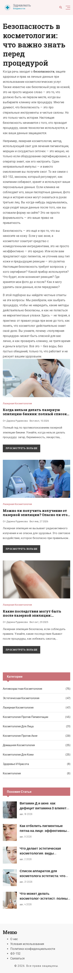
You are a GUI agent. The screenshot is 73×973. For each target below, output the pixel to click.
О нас (14, 939)
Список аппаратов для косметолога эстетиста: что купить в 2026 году (42, 875)
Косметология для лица (18, 726)
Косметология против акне (20, 735)
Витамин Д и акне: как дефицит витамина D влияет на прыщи (43, 808)
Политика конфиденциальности (32, 949)
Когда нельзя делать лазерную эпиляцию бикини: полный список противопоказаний (35, 413)
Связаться (17, 958)
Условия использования (27, 944)
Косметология (12, 773)
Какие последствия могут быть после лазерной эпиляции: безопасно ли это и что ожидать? (33, 615)
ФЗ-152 (15, 953)
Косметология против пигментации (25, 716)
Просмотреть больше (21, 448)
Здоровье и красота (16, 763)
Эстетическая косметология (21, 698)
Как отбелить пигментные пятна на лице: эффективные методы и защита (44, 830)
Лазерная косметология (17, 403)
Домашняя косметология (19, 745)
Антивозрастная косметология (22, 688)
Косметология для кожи (18, 754)
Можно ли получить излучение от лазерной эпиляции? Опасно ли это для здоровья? (35, 514)
